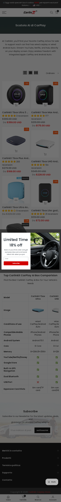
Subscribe (16, 263)
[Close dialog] (57, 234)
